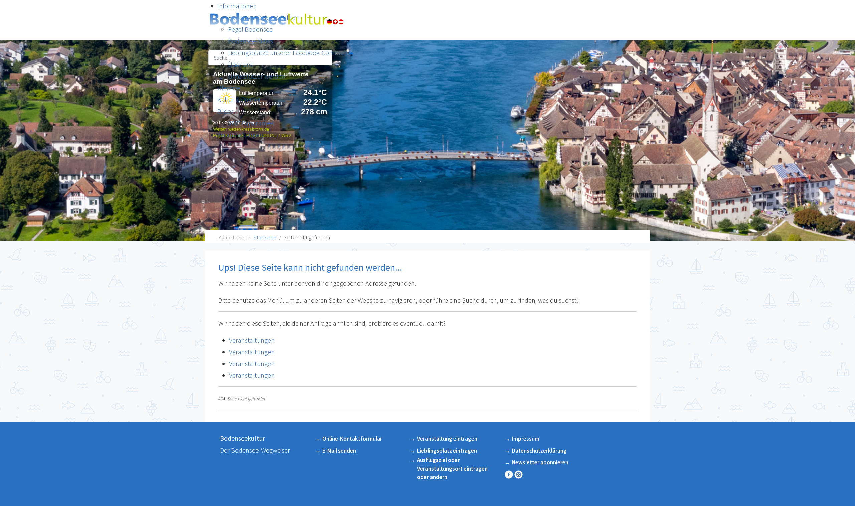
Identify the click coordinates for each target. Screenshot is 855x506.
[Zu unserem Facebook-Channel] (509, 474)
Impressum (525, 438)
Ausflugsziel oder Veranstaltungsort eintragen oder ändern (452, 468)
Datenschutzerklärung (539, 450)
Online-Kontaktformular (352, 438)
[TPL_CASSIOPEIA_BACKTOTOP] (841, 490)
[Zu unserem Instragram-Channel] (519, 474)
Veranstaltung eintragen (447, 438)
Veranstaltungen (252, 340)
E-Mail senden (339, 450)
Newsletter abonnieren (540, 462)
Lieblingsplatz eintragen (447, 450)
